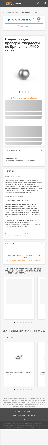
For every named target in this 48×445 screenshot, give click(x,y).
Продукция (23, 26)
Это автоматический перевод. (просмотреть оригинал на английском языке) (21, 235)
